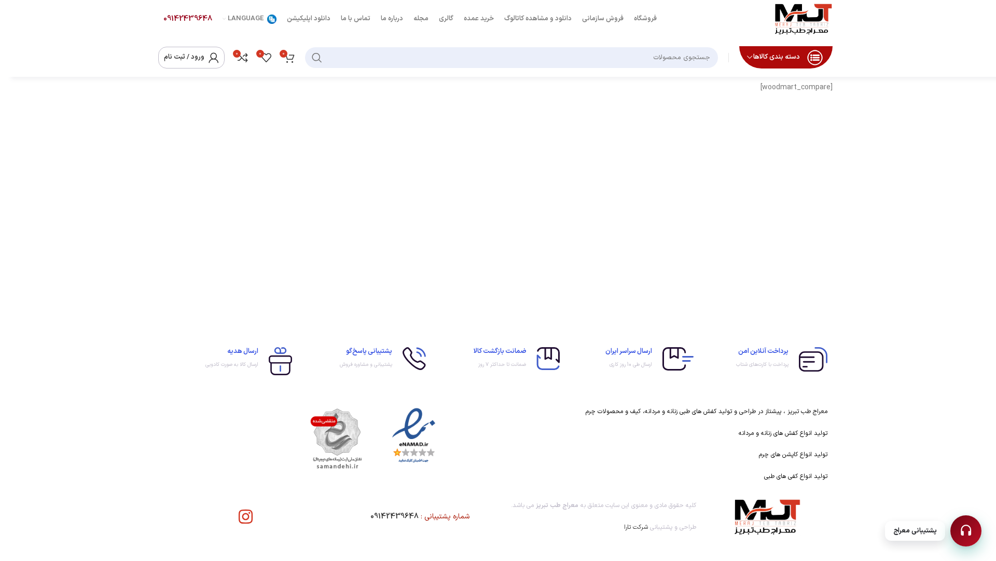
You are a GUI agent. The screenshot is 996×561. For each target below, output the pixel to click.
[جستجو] (317, 57)
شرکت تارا (636, 527)
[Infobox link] (765, 359)
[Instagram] (245, 516)
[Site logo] (803, 18)
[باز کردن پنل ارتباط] (965, 530)
